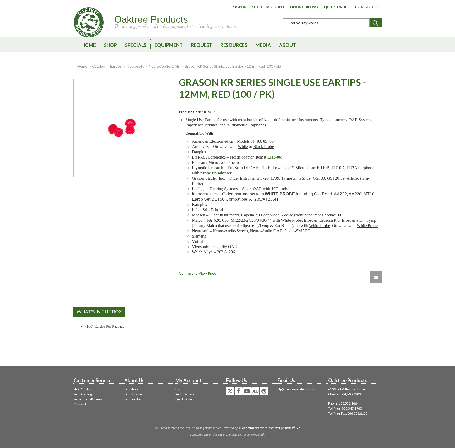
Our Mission (133, 394)
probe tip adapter (216, 173)
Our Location (133, 399)
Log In (179, 389)
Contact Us (367, 6)
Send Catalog (82, 394)
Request (201, 45)
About (287, 45)
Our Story (131, 389)
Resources (233, 45)
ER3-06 (274, 157)
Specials (135, 45)
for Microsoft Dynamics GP (269, 428)
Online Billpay (304, 6)
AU (255, 391)
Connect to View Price (197, 273)
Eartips (116, 66)
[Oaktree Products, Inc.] (89, 22)
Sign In (240, 6)
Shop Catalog (82, 389)
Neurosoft (135, 66)
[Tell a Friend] (376, 277)
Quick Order (337, 6)
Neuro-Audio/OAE (164, 66)
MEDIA (263, 45)
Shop (110, 45)
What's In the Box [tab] (99, 311)
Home (88, 45)
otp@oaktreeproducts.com (296, 389)
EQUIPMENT (169, 45)
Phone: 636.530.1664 (343, 403)
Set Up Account (268, 6)
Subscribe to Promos (87, 399)
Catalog (98, 66)
